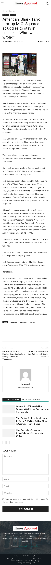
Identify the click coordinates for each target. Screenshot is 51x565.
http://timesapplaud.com (25, 387)
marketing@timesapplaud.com (29, 546)
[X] (10, 47)
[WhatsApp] (22, 47)
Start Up (13, 15)
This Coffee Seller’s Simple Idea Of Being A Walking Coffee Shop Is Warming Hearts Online (31, 421)
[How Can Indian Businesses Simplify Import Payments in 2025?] (8, 433)
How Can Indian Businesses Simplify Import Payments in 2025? (29, 433)
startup (32, 322)
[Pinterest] (16, 47)
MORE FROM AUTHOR (31, 400)
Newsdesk (8, 41)
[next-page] (8, 442)
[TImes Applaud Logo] (25, 3)
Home (4, 11)
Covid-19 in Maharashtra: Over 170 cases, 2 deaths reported (38, 354)
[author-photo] (25, 381)
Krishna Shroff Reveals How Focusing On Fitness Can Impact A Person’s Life (32, 409)
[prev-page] (4, 442)
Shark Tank (23, 322)
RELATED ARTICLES (11, 400)
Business (12, 11)
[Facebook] (4, 47)
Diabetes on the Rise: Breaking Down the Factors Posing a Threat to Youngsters (13, 355)
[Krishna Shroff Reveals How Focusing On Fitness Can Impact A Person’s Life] (8, 409)
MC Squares (13, 322)
